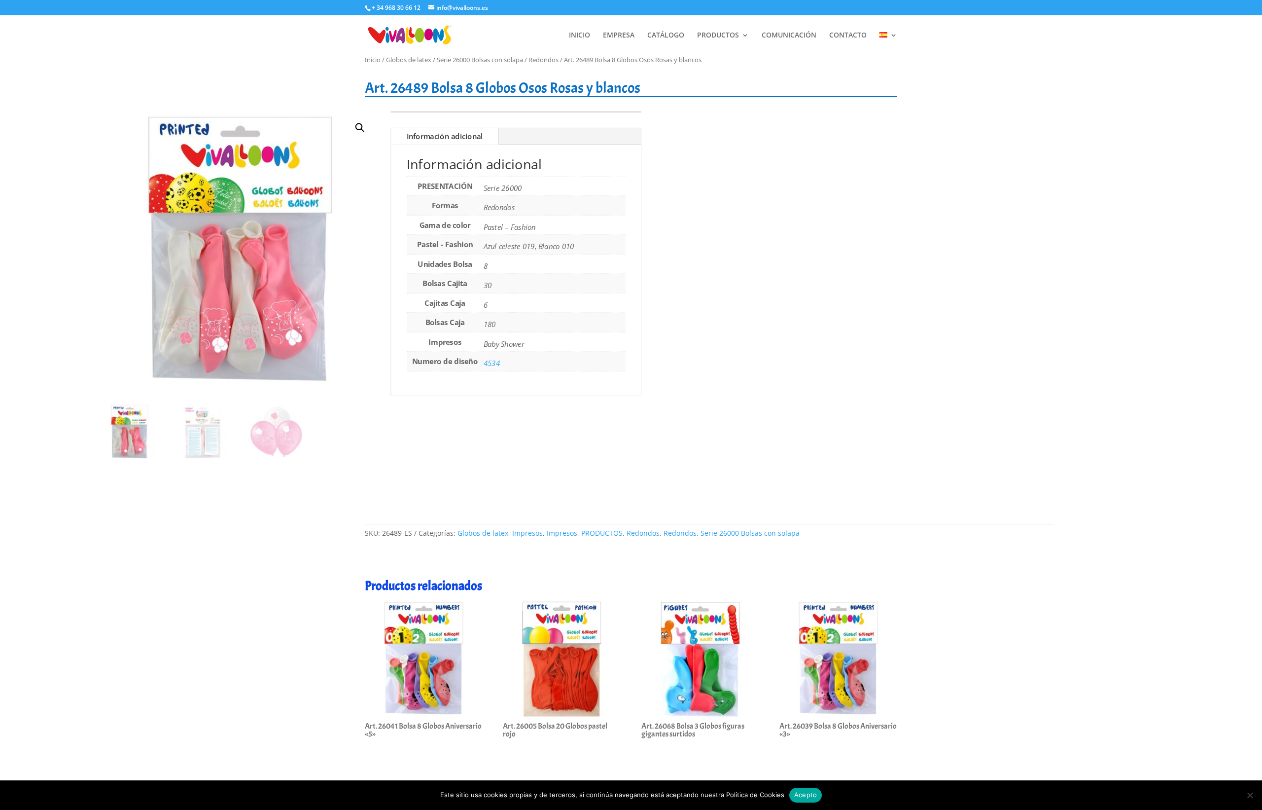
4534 (492, 363)
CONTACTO (848, 35)
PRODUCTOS (718, 35)
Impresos (527, 533)
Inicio (373, 59)
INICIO (579, 35)
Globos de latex (408, 59)
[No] (1250, 795)
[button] (360, 128)
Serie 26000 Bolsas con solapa (480, 59)
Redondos (543, 59)
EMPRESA (618, 35)
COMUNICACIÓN (789, 35)
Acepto (805, 795)
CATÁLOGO (665, 35)
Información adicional (445, 137)
